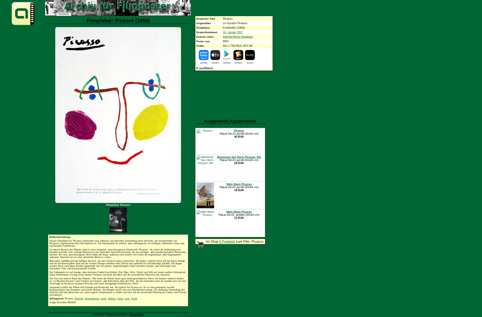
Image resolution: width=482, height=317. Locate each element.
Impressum (136, 314)
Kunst (104, 298)
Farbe (120, 298)
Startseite (63, 14)
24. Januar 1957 (233, 32)
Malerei (112, 298)
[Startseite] (23, 25)
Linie (127, 298)
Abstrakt (79, 298)
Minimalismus (92, 298)
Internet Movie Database (238, 36)
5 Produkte (227, 241)
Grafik (134, 298)
